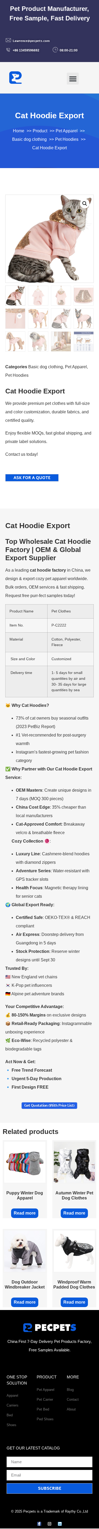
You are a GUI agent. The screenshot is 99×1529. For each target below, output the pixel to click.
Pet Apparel (76, 367)
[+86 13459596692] (8, 50)
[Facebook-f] (39, 1524)
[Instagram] (49, 1524)
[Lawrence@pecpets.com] (8, 40)
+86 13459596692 (26, 50)
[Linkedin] (60, 1524)
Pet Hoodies (17, 375)
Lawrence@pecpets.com (31, 41)
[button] (73, 79)
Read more (25, 1213)
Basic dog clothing (45, 367)
